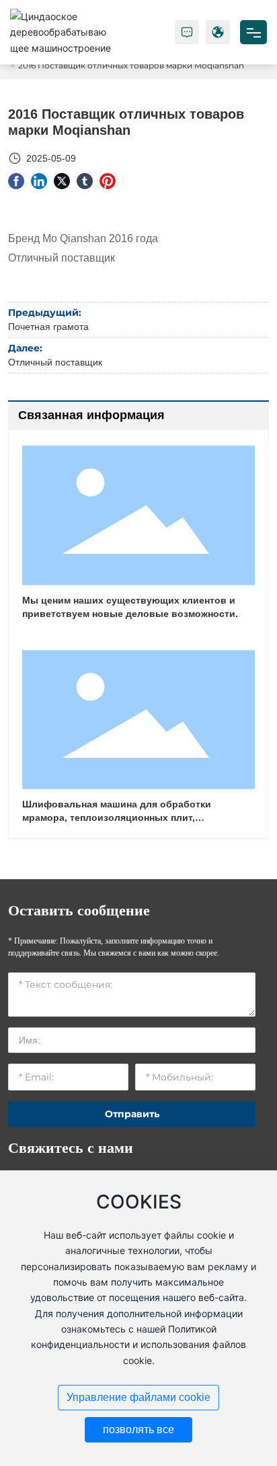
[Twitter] (62, 180)
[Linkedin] (39, 180)
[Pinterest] (108, 180)
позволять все (138, 1429)
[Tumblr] (85, 180)
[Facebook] (16, 180)
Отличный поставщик (55, 362)
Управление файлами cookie (138, 1397)
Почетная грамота (48, 326)
